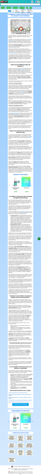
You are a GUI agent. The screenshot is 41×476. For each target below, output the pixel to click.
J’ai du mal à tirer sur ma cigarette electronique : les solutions (20, 400)
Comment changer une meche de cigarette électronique (20, 438)
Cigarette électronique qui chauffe (11, 451)
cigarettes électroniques (14, 113)
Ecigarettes (9, 7)
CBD (31, 7)
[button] (39, 238)
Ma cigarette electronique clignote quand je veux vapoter (29, 445)
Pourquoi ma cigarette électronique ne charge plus (12, 438)
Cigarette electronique (20, 404)
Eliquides (3, 7)
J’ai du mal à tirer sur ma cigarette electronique (29, 438)
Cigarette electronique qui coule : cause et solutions (20, 452)
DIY (27, 7)
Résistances (15, 7)
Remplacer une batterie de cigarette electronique (12, 460)
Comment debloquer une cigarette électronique (20, 445)
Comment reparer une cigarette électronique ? (11, 445)
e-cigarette (23, 91)
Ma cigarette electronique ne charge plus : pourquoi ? (18, 401)
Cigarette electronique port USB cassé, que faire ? (18, 392)
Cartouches (22, 7)
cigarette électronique (12, 52)
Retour (9, 11)
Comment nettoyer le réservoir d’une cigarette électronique (29, 452)
